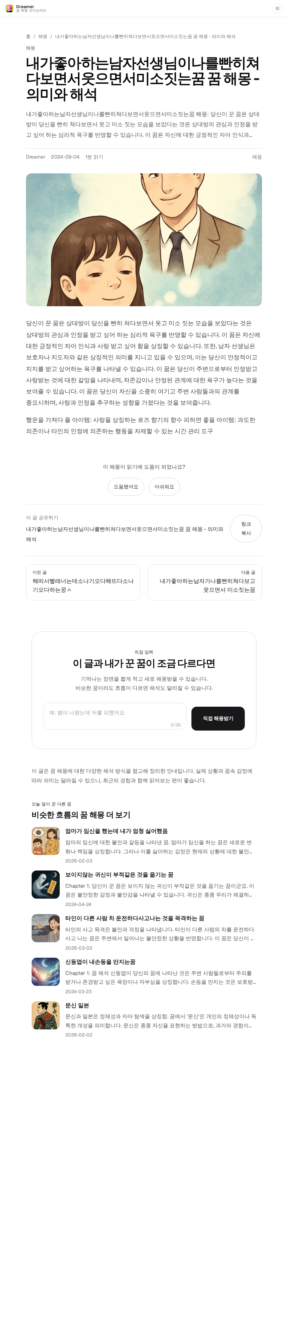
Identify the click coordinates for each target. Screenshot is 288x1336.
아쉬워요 (164, 486)
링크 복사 (246, 529)
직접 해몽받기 (218, 718)
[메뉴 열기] (277, 8)
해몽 (42, 36)
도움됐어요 (126, 486)
